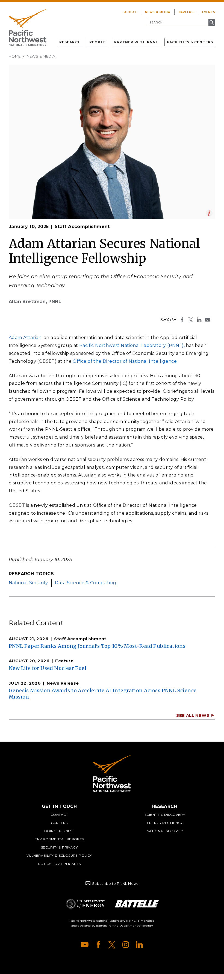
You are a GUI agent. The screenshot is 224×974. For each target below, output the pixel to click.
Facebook (98, 944)
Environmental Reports (59, 839)
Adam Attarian (25, 337)
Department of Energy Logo (85, 904)
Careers (186, 12)
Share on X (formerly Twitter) (190, 319)
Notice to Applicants (59, 864)
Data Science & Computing (85, 582)
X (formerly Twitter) (112, 944)
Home (15, 56)
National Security (28, 582)
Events (208, 12)
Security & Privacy (59, 847)
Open (209, 213)
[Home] (27, 27)
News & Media (157, 12)
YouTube (84, 944)
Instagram (125, 944)
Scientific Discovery (165, 815)
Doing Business (59, 831)
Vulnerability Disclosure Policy (59, 855)
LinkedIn (139, 944)
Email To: (207, 319)
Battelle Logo (137, 903)
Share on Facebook (182, 319)
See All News (192, 715)
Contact (59, 815)
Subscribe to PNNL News (115, 883)
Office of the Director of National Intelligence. (125, 361)
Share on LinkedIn (199, 319)
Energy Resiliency (165, 823)
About (130, 12)
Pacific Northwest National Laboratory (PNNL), (132, 345)
